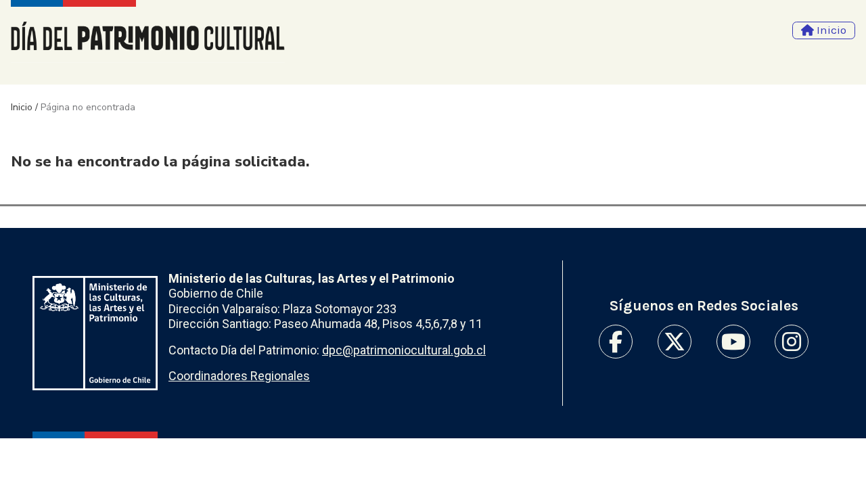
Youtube (733, 341)
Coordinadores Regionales (239, 376)
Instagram (791, 341)
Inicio (21, 107)
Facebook (616, 341)
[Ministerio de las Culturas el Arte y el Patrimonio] (95, 333)
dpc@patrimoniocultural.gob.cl (404, 350)
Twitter (674, 341)
